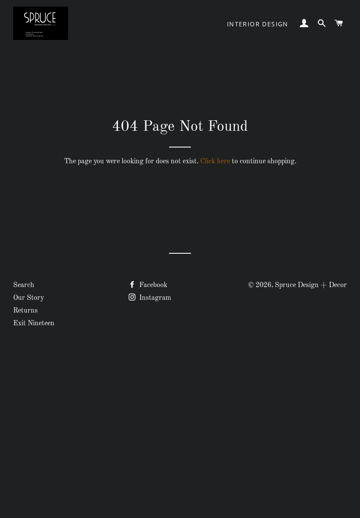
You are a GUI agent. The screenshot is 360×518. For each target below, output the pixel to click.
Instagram (154, 298)
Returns (25, 310)
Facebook (152, 285)
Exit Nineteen (33, 323)
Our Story (28, 298)
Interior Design (257, 24)
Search (23, 285)
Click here (215, 161)
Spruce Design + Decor (311, 285)
